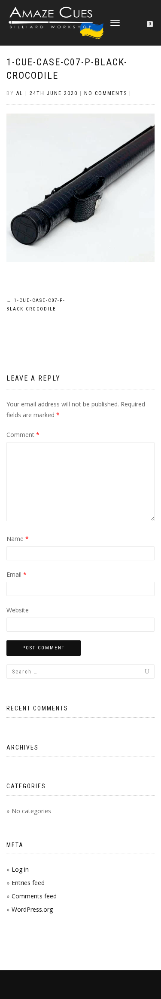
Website (17, 610)
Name (17, 539)
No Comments (105, 93)
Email (16, 574)
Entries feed (28, 883)
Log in (20, 869)
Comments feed (34, 896)
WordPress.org (32, 909)
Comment (22, 434)
